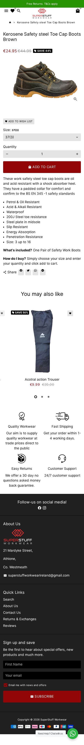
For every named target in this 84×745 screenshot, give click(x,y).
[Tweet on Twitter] (28, 272)
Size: (11, 130)
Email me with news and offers (27, 685)
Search (8, 599)
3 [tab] (48, 396)
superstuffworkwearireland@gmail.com (37, 575)
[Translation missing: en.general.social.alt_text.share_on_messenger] (43, 272)
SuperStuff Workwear (53, 719)
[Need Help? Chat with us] (72, 733)
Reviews (9, 626)
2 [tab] (42, 396)
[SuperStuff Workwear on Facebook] (39, 508)
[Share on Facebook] (21, 272)
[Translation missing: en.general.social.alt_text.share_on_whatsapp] (35, 272)
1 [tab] (35, 396)
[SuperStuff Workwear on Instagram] (44, 508)
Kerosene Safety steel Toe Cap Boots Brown (46, 22)
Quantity (9, 147)
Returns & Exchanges (19, 619)
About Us (10, 606)
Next (77, 349)
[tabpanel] (42, 349)
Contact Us (12, 613)
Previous (7, 349)
